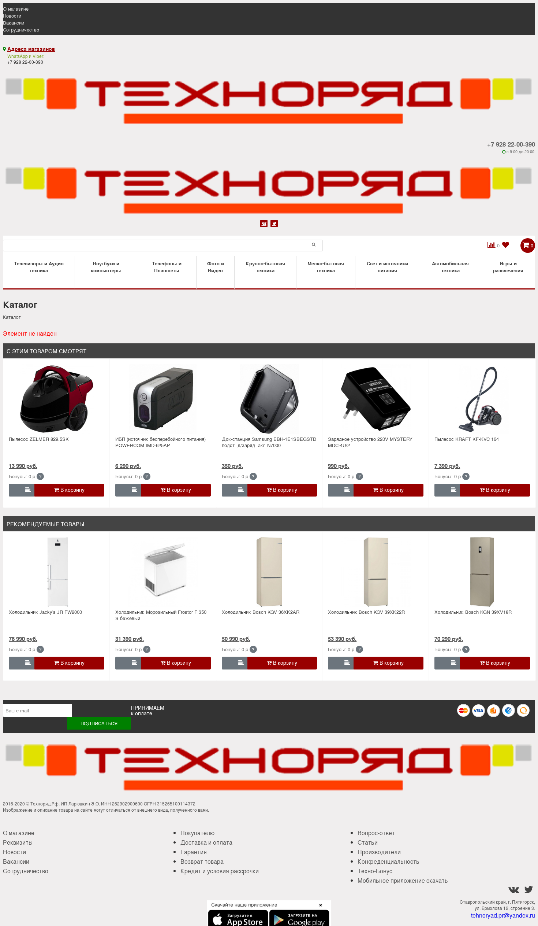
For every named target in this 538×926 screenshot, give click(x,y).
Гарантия (193, 852)
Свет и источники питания (387, 267)
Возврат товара (202, 861)
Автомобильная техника (450, 267)
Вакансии (13, 22)
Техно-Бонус (375, 871)
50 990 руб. (236, 639)
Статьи (368, 842)
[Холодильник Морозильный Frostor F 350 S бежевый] (163, 572)
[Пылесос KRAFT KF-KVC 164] (482, 399)
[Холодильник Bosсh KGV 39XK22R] (375, 572)
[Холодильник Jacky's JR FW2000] (56, 572)
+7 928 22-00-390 (511, 144)
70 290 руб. (448, 639)
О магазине (16, 8)
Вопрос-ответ (376, 833)
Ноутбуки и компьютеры (106, 267)
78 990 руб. (23, 639)
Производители (379, 852)
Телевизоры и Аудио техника (39, 267)
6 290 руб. (128, 466)
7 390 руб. (447, 466)
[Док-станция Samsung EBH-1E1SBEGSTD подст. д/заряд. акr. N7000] (269, 399)
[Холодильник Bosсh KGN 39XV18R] (482, 572)
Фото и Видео (215, 267)
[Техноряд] (269, 186)
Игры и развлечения (508, 267)
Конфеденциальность (388, 861)
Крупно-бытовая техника (265, 267)
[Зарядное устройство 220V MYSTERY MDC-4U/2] (375, 399)
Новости (12, 15)
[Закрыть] (318, 909)
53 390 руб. (342, 639)
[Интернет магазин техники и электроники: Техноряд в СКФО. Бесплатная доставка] (269, 96)
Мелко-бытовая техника (325, 267)
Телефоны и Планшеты (167, 267)
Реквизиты (18, 842)
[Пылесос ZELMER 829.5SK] (56, 399)
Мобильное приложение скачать (403, 880)
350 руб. (232, 466)
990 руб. (338, 466)
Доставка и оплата (206, 842)
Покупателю (197, 833)
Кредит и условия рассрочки (219, 871)
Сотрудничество (21, 29)
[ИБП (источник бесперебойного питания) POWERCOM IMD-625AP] (163, 399)
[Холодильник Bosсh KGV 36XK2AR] (269, 572)
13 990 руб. (23, 466)
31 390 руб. (129, 639)
